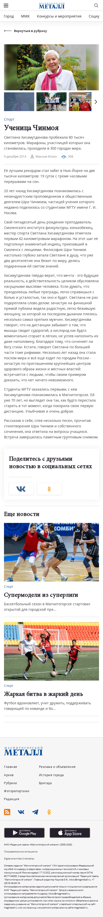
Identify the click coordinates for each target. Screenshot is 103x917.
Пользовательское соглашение (21, 851)
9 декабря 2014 (15, 156)
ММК (25, 16)
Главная (10, 767)
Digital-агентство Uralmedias (19, 858)
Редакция (11, 799)
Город (9, 16)
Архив (9, 775)
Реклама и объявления (57, 767)
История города (51, 775)
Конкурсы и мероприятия (59, 16)
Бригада (45, 783)
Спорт (9, 119)
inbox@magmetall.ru (80, 879)
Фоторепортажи (17, 791)
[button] (95, 101)
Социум (95, 16)
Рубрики (10, 783)
